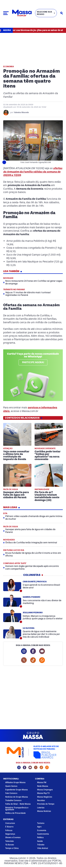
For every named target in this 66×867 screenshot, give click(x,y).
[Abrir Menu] (6, 13)
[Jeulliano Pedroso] (12, 616)
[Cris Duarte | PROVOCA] (12, 585)
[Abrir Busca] (61, 13)
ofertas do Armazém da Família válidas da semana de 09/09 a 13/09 (32, 172)
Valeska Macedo (21, 112)
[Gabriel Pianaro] (12, 600)
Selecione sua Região (44, 13)
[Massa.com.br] (22, 13)
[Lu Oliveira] (12, 632)
